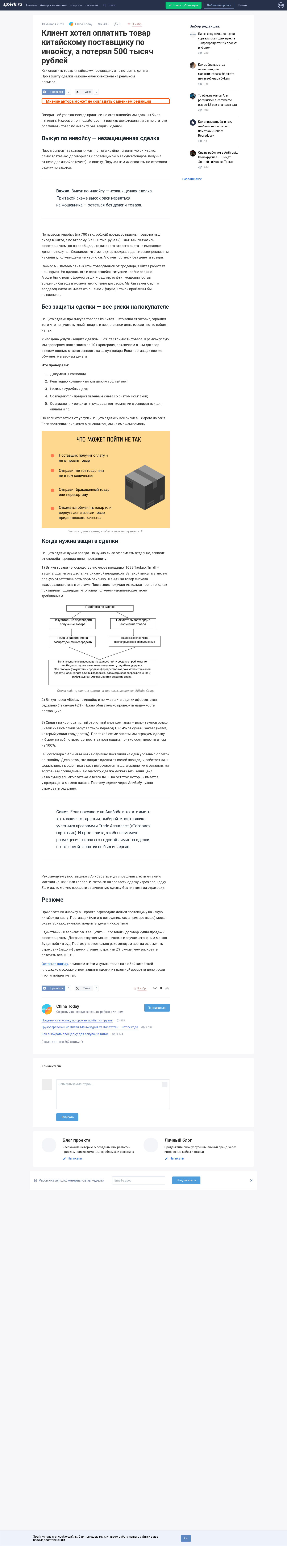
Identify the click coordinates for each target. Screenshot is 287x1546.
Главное (31, 5)
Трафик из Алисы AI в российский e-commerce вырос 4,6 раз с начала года (217, 100)
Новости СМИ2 (192, 178)
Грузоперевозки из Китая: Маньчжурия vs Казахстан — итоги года (90, 1027)
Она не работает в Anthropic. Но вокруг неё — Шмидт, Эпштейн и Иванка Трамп (218, 157)
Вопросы (76, 5)
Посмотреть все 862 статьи (61, 1041)
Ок (186, 1538)
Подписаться (157, 1007)
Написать (75, 1158)
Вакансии (91, 5)
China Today (67, 1006)
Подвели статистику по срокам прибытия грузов (77, 1020)
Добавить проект (219, 5)
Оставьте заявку (55, 964)
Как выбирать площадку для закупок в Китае (75, 1034)
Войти (242, 5)
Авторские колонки (53, 5)
